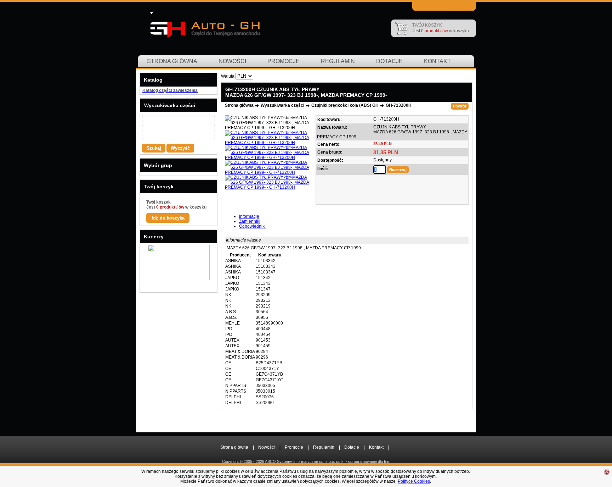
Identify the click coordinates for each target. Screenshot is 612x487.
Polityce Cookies (414, 481)
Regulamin (338, 61)
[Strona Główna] (204, 28)
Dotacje (389, 61)
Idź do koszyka (168, 218)
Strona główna (172, 61)
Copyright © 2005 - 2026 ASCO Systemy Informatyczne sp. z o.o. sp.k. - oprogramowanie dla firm (306, 461)
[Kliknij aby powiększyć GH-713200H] (269, 122)
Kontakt (437, 61)
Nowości (232, 61)
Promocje (283, 61)
